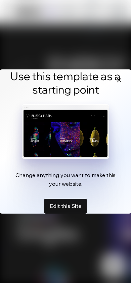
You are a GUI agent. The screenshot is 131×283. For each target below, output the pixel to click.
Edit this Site (65, 206)
